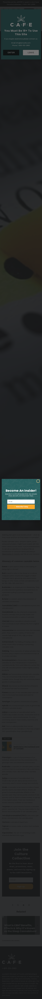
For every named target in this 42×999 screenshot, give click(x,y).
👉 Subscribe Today (21, 507)
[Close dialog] (38, 481)
